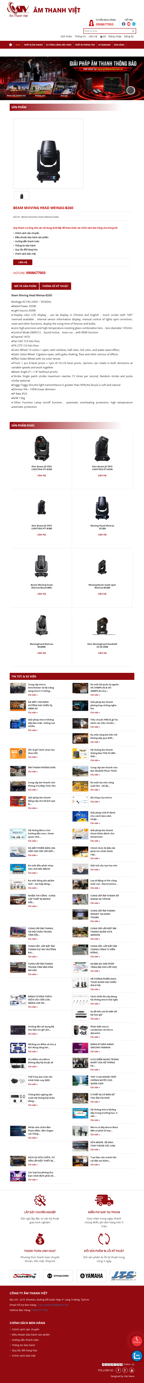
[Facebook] (118, 1370)
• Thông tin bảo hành (24, 245)
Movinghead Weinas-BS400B (42, 645)
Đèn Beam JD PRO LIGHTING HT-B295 (41, 468)
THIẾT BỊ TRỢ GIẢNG (18, 52)
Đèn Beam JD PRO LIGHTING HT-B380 (41, 527)
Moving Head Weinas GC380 (102, 527)
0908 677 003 (40, 1310)
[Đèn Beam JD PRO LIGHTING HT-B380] (41, 507)
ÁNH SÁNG (119, 44)
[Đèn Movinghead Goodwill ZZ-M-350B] (102, 625)
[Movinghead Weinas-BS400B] (41, 625)
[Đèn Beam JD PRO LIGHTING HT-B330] (102, 448)
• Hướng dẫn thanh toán (26, 241)
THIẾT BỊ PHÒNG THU (85, 44)
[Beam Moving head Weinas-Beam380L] (41, 566)
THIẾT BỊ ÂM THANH (33, 44)
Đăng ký (128, 36)
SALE (18, 44)
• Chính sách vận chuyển (26, 233)
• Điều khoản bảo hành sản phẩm (30, 237)
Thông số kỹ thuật (55, 286)
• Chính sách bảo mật (24, 253)
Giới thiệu (66, 36)
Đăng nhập (115, 36)
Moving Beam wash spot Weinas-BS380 (102, 586)
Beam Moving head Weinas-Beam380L (42, 586)
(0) (104, 36)
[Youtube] (131, 1370)
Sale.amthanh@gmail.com (53, 1304)
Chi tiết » (33, 694)
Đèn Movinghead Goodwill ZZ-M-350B (102, 645)
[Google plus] (125, 1370)
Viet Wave (129, 1376)
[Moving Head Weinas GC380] (102, 507)
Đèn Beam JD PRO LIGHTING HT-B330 (102, 468)
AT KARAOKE (104, 44)
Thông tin (80, 36)
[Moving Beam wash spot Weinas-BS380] (102, 566)
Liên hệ (93, 36)
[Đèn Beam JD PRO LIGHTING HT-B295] (41, 448)
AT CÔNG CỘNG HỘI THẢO (58, 44)
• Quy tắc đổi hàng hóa (25, 249)
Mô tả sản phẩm (25, 286)
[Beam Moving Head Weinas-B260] (21, 195)
